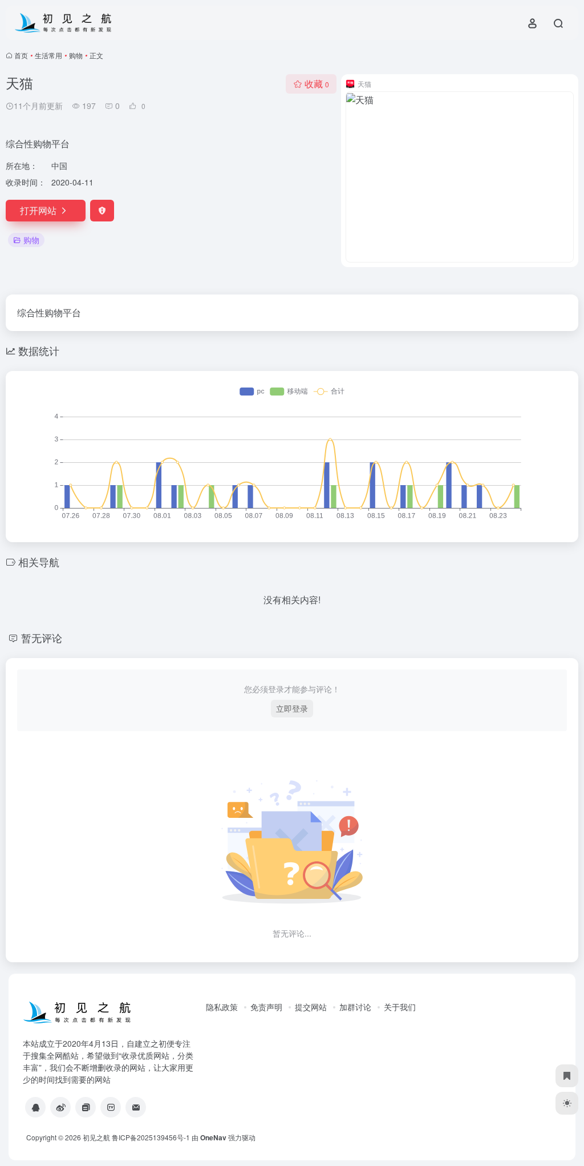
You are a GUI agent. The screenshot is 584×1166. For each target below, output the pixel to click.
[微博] (60, 1107)
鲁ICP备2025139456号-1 (151, 1137)
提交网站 (311, 1006)
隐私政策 (222, 1006)
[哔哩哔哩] (110, 1107)
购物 (76, 55)
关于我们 (400, 1006)
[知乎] (85, 1107)
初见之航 (96, 1137)
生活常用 (48, 55)
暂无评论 (41, 637)
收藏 (317, 83)
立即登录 (292, 708)
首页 (21, 55)
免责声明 (266, 1006)
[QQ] (35, 1107)
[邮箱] (135, 1107)
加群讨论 (355, 1006)
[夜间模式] (566, 1103)
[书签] (566, 1075)
